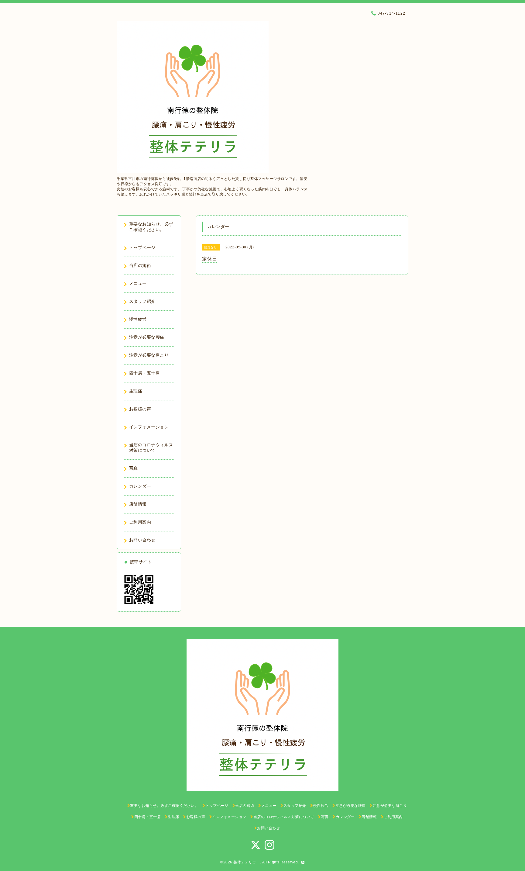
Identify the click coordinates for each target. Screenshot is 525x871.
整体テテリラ (246, 862)
